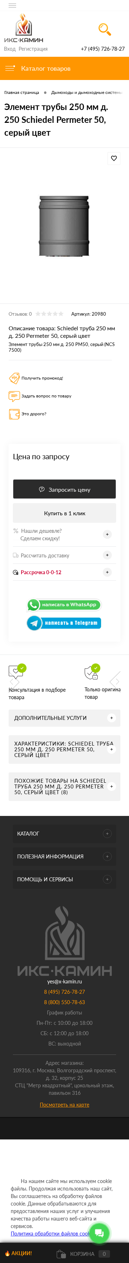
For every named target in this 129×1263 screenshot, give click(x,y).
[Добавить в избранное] (114, 158)
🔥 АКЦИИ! (18, 1253)
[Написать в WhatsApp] (64, 611)
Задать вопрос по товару (46, 396)
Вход (10, 49)
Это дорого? (34, 413)
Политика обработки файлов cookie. (53, 1234)
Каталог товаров (45, 68)
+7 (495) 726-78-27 (103, 49)
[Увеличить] (64, 227)
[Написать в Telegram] (64, 629)
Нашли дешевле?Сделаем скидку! (37, 534)
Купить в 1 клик (64, 513)
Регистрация (33, 49)
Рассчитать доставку (45, 555)
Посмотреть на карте (64, 1105)
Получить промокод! (42, 378)
